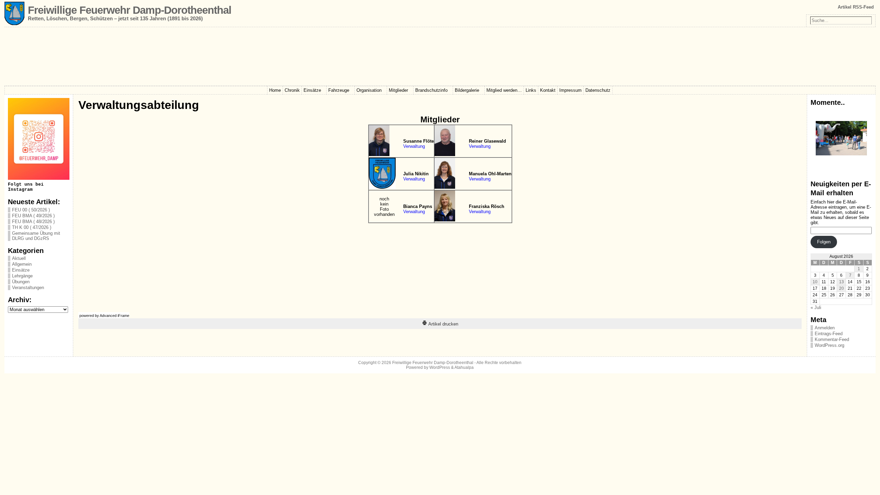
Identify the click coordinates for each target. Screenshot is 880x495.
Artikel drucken (442, 324)
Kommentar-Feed (832, 339)
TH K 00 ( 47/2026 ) (31, 227)
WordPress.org (829, 345)
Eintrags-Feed (829, 333)
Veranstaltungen (28, 287)
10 (815, 282)
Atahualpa (464, 367)
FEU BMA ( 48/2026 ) (33, 221)
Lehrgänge (22, 275)
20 (841, 288)
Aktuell (19, 258)
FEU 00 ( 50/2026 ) (31, 209)
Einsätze (21, 270)
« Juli (816, 307)
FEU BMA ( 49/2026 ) (33, 215)
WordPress (439, 367)
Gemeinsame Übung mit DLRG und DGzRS (36, 236)
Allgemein (22, 264)
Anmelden (825, 327)
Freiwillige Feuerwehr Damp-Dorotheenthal (129, 10)
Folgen (823, 241)
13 (841, 282)
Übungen (21, 281)
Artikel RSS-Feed (856, 7)
